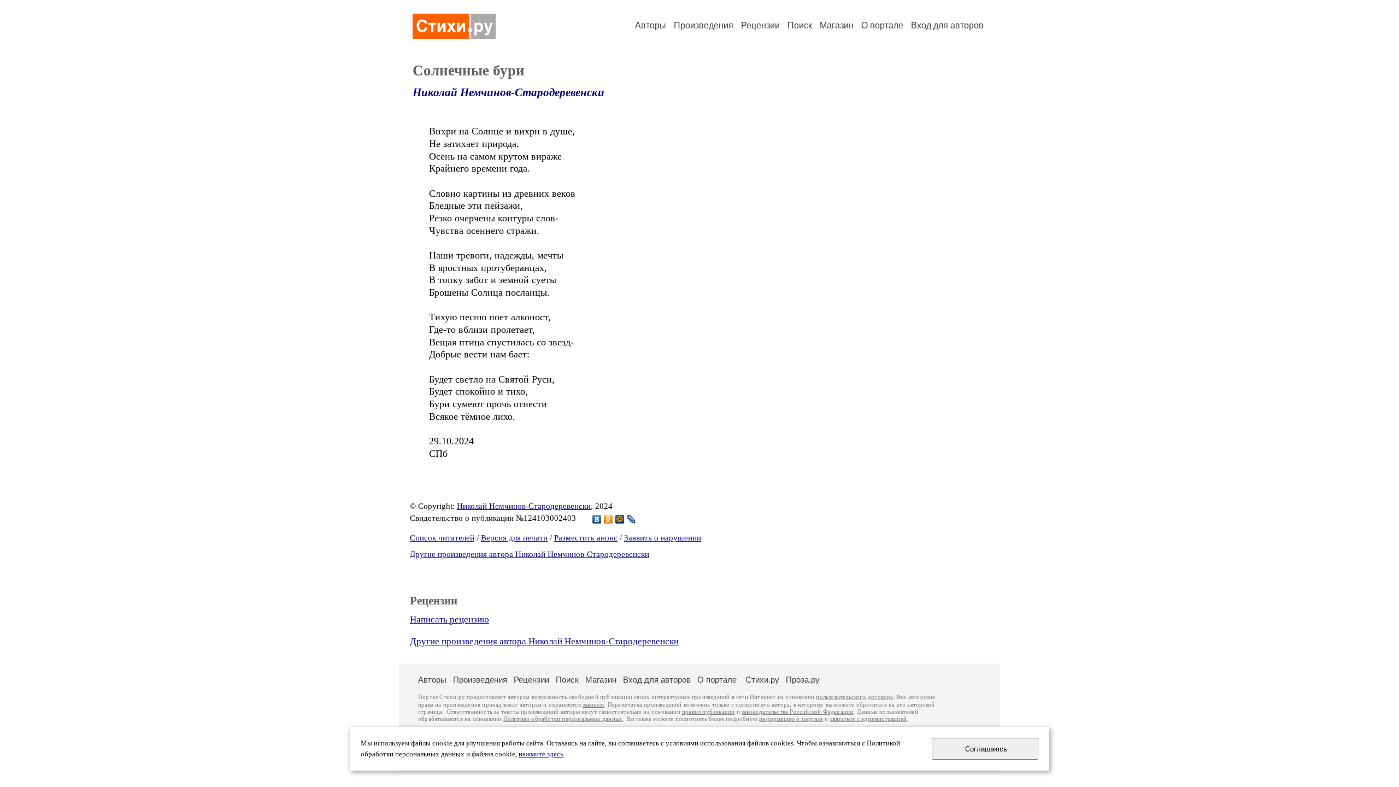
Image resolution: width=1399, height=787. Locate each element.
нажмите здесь (541, 754)
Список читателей (442, 537)
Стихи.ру (762, 679)
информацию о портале (791, 719)
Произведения (703, 25)
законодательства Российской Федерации (797, 712)
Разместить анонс (586, 537)
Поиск (799, 25)
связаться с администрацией (868, 719)
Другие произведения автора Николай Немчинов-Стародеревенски (529, 554)
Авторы (650, 25)
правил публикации (708, 712)
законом (593, 705)
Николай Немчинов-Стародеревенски (508, 92)
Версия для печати (514, 537)
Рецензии (760, 25)
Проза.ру (803, 679)
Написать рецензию (449, 619)
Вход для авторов (947, 25)
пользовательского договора (854, 697)
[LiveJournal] (631, 519)
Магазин (837, 25)
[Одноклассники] (608, 519)
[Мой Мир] (620, 519)
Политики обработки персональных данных (563, 719)
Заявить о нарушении (662, 537)
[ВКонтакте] (597, 519)
